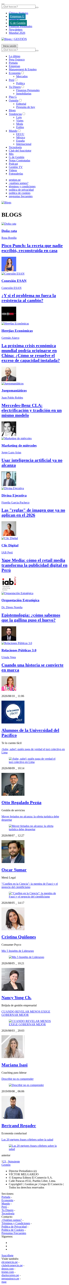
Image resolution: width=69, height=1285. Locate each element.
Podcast (13, 163)
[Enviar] (37, 7)
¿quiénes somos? (18, 183)
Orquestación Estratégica (20, 600)
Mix (11, 153)
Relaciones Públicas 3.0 (18, 650)
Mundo (13, 130)
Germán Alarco (10, 337)
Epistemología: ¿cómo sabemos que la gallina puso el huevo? (30, 617)
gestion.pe (15, 179)
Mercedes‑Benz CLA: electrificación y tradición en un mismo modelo (31, 410)
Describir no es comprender (17, 1078)
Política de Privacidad (14, 1226)
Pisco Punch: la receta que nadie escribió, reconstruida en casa (32, 248)
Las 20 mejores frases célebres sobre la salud (27, 1139)
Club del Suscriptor (20, 150)
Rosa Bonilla (9, 237)
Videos (13, 170)
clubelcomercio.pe (12, 1265)
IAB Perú (7, 552)
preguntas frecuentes (21, 196)
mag (3, 1281)
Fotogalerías (16, 173)
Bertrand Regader (18, 1125)
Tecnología (15, 147)
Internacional (23, 144)
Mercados (22, 76)
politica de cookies (19, 193)
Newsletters (15, 29)
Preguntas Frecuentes (13, 1233)
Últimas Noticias (18, 13)
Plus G (13, 96)
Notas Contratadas (19, 160)
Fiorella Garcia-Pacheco (15, 502)
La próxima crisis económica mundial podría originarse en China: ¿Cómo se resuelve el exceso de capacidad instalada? (30, 353)
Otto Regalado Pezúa (21, 802)
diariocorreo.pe (10, 1275)
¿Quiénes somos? (11, 1220)
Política (20, 83)
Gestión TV (16, 167)
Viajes (19, 120)
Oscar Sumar (14, 869)
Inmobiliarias (23, 93)
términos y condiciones (22, 186)
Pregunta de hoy (25, 107)
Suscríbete (7, 1255)
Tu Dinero (15, 86)
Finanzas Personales (20, 26)
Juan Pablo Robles (12, 397)
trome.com (7, 1271)
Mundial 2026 (17, 32)
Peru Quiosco (17, 59)
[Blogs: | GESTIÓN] (14, 39)
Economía (15, 73)
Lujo (19, 117)
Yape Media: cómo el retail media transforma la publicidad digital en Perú (34, 565)
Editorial (21, 103)
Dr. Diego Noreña (11, 607)
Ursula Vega (8, 657)
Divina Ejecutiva (14, 495)
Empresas (14, 19)
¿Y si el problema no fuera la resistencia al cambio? (28, 298)
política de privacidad (21, 189)
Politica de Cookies (12, 1229)
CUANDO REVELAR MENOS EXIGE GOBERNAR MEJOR (25, 1013)
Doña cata (9, 231)
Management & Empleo (23, 69)
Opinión (13, 100)
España (20, 140)
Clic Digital (9, 545)
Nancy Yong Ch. (16, 997)
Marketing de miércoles (19, 445)
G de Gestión (18, 23)
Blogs (12, 110)
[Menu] (2, 4)
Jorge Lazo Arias (11, 452)
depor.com (7, 1268)
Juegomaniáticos (14, 390)
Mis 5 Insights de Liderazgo (17, 950)
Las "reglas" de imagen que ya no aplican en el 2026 (33, 512)
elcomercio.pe (9, 1262)
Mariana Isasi (14, 1064)
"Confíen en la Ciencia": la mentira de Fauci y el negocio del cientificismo (29, 885)
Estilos (20, 127)
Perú (11, 80)
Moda (19, 123)
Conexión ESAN (13, 281)
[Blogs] (6, 202)
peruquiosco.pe (10, 1278)
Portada (13, 62)
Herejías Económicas (17, 331)
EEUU (20, 134)
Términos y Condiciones (15, 1223)
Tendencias (15, 114)
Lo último (14, 56)
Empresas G (17, 16)
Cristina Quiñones (18, 936)
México (20, 137)
